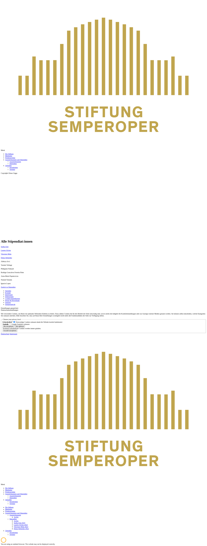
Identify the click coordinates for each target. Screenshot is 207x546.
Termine (12, 535)
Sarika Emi (4, 247)
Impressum (9, 295)
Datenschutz (9, 297)
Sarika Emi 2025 (19, 523)
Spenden (8, 291)
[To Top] (3, 542)
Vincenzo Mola (6, 254)
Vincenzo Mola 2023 (21, 527)
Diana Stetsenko (6, 258)
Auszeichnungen (15, 515)
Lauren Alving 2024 (21, 525)
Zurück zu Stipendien (8, 287)
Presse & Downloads (12, 300)
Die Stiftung (9, 507)
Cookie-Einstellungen (12, 299)
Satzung (8, 302)
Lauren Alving (6, 250)
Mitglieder (8, 509)
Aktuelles (8, 531)
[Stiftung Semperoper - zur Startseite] (103, 148)
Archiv (16, 517)
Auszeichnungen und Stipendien (16, 513)
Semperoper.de (10, 304)
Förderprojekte (10, 511)
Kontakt (8, 293)
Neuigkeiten (13, 533)
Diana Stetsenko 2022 (21, 529)
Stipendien (13, 519)
